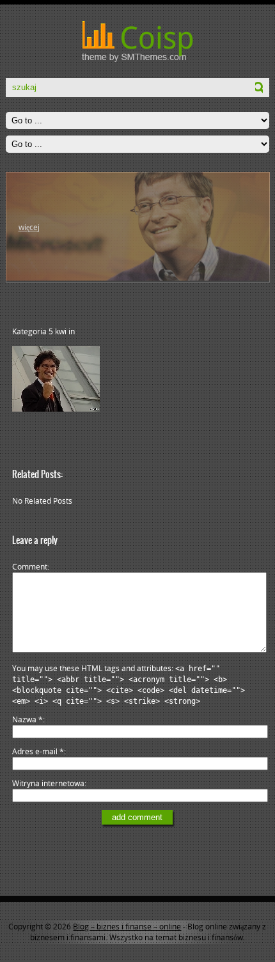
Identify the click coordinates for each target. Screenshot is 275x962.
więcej (29, 227)
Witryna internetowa (48, 783)
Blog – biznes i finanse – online (127, 926)
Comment (29, 566)
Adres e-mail (38, 751)
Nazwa (27, 719)
